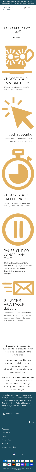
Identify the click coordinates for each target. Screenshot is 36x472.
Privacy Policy (15, 403)
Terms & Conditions (9, 447)
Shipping (5, 443)
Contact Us (6, 433)
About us (5, 429)
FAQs (4, 436)
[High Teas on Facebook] (29, 422)
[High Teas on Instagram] (33, 422)
